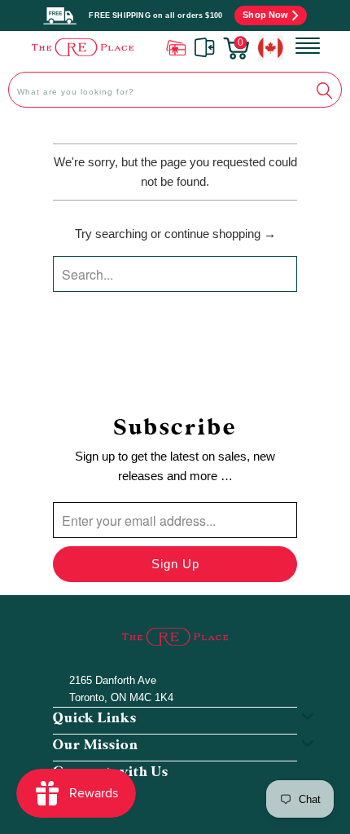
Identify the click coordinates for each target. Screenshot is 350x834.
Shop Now (265, 15)
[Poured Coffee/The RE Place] (82, 46)
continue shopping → (220, 233)
